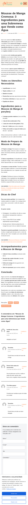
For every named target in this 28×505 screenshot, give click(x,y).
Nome (5, 438)
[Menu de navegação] (25, 3)
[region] (14, 490)
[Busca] (21, 3)
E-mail (5, 444)
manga (10, 302)
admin (4, 33)
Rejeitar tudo (14, 502)
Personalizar (14, 497)
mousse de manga (6, 305)
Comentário (6, 457)
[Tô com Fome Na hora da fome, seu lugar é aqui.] (7, 3)
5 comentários (22, 33)
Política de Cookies (11, 489)
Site (4, 451)
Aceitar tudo (14, 493)
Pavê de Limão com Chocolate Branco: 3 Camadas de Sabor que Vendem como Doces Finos (13, 188)
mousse (16, 302)
